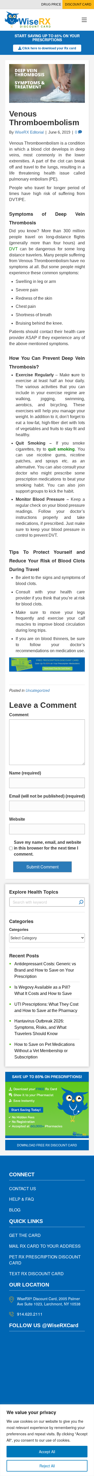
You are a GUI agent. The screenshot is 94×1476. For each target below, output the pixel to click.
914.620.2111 (30, 1314)
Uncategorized (38, 690)
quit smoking (61, 449)
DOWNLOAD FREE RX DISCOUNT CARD (47, 1145)
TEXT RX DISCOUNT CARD (36, 1274)
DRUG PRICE (51, 4)
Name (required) (25, 773)
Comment (18, 715)
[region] (47, 1440)
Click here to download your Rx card (48, 48)
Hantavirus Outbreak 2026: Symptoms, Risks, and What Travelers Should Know (40, 1027)
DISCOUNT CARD (78, 4)
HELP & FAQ (21, 1199)
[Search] (81, 902)
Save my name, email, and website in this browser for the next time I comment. (47, 848)
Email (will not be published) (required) (47, 796)
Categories (18, 929)
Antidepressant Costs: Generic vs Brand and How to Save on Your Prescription (45, 970)
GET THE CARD (25, 1235)
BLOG (14, 1210)
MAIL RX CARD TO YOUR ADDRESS (45, 1246)
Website (17, 819)
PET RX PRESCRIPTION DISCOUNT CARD (45, 1260)
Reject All (47, 1465)
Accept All (47, 1451)
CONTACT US (22, 1188)
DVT (13, 249)
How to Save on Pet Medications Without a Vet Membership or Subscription (44, 1050)
